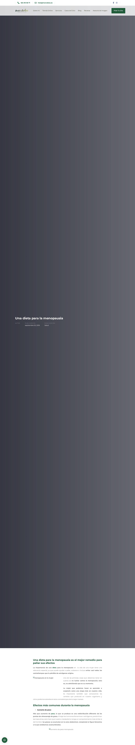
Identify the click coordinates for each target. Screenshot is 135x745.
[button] (4, 740)
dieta (54, 668)
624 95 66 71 (25, 3)
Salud (47, 325)
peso (53, 714)
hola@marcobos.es (45, 3)
